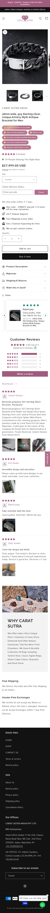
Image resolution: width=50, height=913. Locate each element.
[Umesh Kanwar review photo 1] (8, 445)
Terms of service (13, 759)
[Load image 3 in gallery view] (37, 95)
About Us (10, 782)
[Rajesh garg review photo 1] (8, 525)
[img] (8, 391)
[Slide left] (3, 96)
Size (4, 174)
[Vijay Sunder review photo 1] (8, 569)
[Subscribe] (41, 875)
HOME (9, 740)
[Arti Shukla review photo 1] (8, 486)
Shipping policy (13, 801)
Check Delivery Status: (13, 186)
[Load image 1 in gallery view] (12, 95)
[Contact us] (42, 904)
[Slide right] (47, 96)
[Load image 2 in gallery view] (24, 95)
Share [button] (8, 295)
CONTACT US (12, 752)
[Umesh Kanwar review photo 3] (39, 445)
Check (41, 192)
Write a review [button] (25, 374)
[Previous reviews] (4, 315)
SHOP (8, 746)
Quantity (5, 233)
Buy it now (25, 256)
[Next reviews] (45, 315)
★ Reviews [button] (47, 459)
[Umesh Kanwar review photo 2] (24, 445)
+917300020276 (14, 846)
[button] (3, 18)
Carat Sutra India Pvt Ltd (19, 908)
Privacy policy (12, 795)
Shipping (5, 169)
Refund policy (12, 765)
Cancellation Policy (14, 807)
